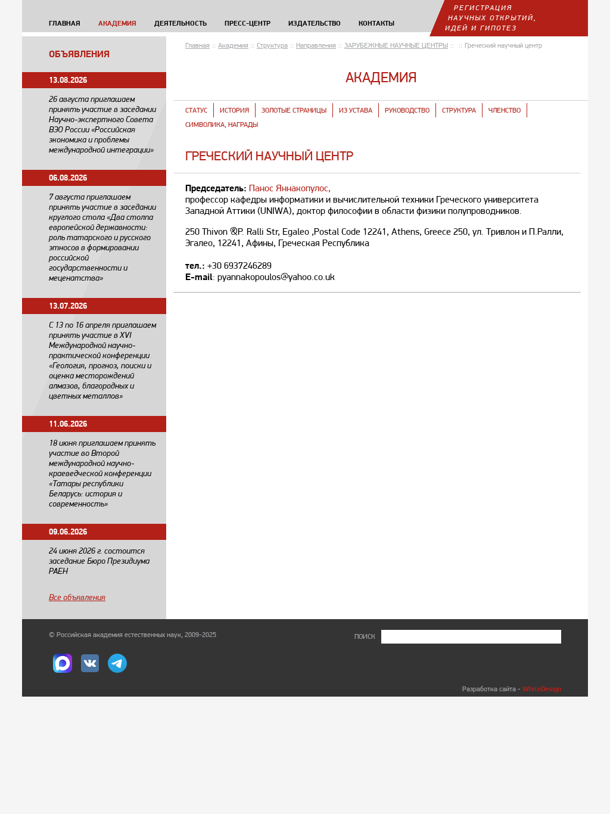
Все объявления (77, 597)
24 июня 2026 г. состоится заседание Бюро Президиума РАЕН (99, 561)
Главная (197, 45)
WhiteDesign (541, 688)
